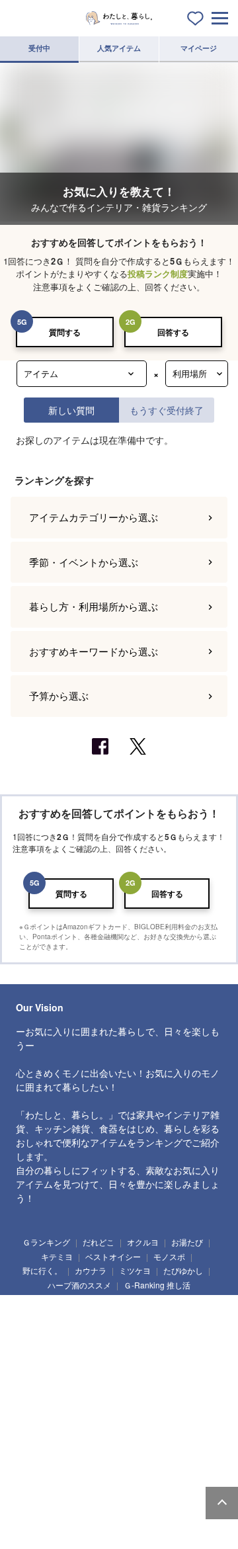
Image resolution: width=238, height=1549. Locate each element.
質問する (65, 332)
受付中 (39, 48)
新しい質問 (71, 410)
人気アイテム (119, 48)
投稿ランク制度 (158, 273)
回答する (173, 332)
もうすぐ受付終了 (167, 410)
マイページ (198, 48)
